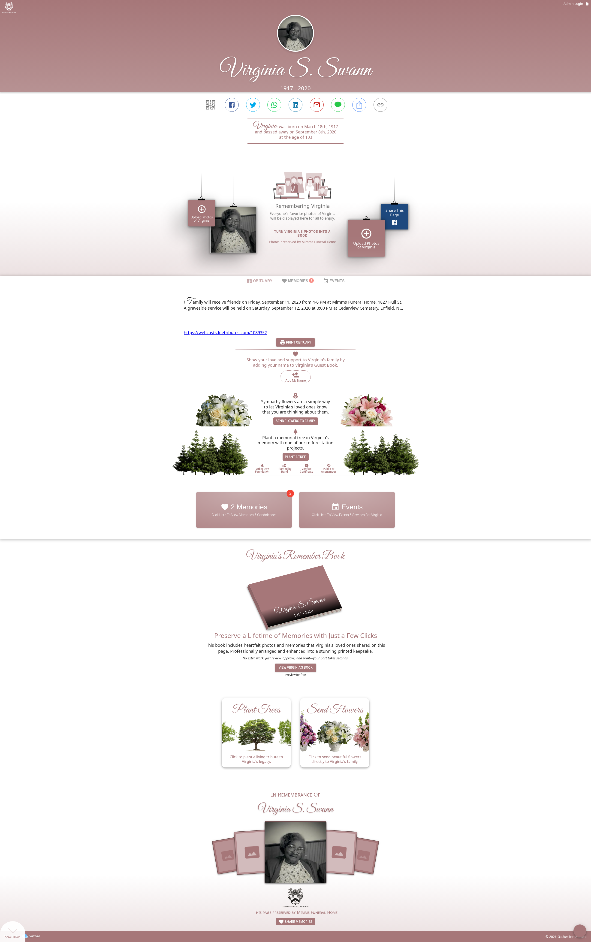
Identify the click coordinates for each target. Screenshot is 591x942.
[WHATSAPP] (274, 105)
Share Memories (298, 922)
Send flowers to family (295, 421)
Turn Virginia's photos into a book (302, 233)
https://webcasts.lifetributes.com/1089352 (225, 332)
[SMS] (338, 105)
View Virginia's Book (296, 667)
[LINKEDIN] (295, 105)
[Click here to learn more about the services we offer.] (295, 898)
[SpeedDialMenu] (579, 930)
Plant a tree (295, 457)
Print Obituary (298, 342)
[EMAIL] (317, 105)
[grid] (295, 217)
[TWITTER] (253, 105)
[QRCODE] (210, 105)
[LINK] (380, 105)
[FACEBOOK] (232, 105)
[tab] (259, 280)
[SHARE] (359, 105)
